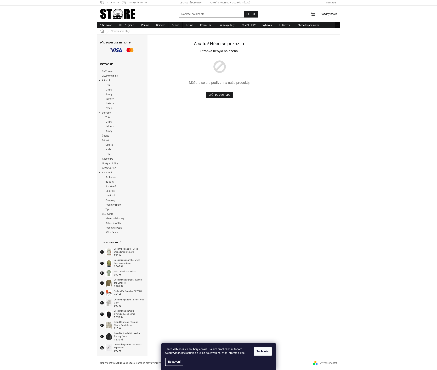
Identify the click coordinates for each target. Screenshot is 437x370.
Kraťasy (109, 103)
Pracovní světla (113, 227)
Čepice (105, 135)
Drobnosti (110, 177)
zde (242, 353)
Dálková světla (113, 223)
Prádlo (108, 108)
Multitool (110, 195)
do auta (109, 181)
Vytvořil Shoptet (328, 363)
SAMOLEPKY (109, 167)
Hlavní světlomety (114, 218)
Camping (110, 200)
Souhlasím (262, 351)
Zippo (108, 209)
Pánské (106, 80)
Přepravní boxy (113, 204)
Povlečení (110, 186)
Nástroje (110, 190)
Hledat (250, 14)
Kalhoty (109, 98)
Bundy (108, 94)
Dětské (105, 140)
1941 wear (107, 71)
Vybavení (107, 172)
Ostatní (109, 144)
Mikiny (108, 89)
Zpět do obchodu (219, 94)
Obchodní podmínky (191, 2)
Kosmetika (107, 158)
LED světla (107, 213)
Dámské (106, 112)
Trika (108, 85)
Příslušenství (112, 232)
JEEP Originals (110, 75)
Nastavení (174, 361)
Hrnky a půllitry (110, 163)
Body (108, 149)
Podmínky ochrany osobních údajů (229, 2)
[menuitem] (106, 25)
